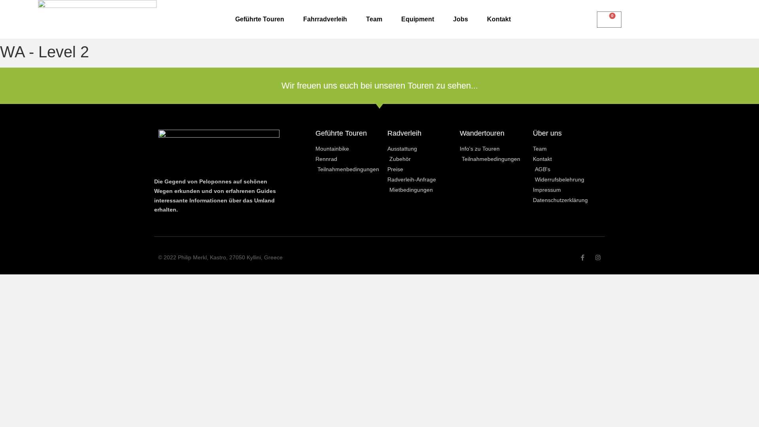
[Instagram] (598, 258)
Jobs (460, 19)
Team (374, 19)
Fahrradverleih (325, 19)
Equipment (417, 19)
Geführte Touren (259, 19)
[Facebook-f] (582, 258)
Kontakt (499, 19)
